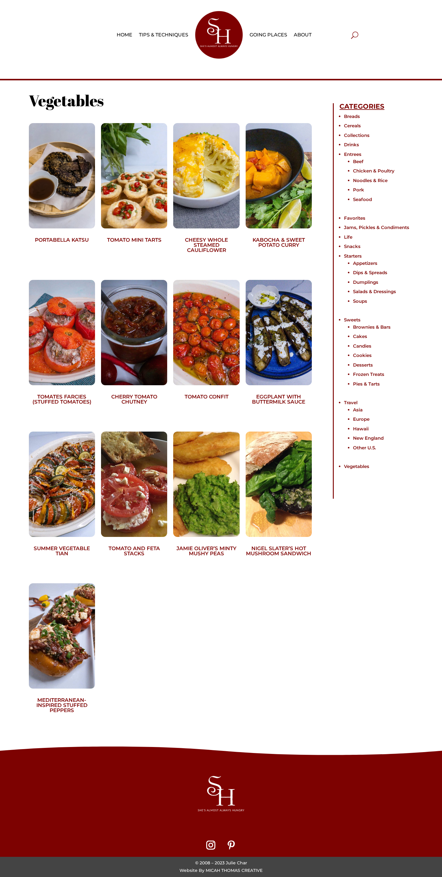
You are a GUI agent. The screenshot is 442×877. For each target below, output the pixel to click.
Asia (358, 410)
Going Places (268, 35)
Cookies (362, 355)
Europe (361, 419)
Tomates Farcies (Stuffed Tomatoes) (61, 399)
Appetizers (365, 263)
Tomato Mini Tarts (134, 240)
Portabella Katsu (62, 240)
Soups (360, 301)
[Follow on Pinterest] (231, 845)
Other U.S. (364, 448)
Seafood (362, 199)
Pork (358, 190)
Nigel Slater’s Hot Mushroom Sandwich (278, 550)
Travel (351, 402)
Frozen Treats (368, 374)
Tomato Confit (207, 397)
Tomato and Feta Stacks (134, 550)
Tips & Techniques (163, 35)
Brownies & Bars (372, 327)
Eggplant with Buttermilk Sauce (278, 399)
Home (124, 35)
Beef (358, 161)
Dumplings (365, 282)
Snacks (352, 246)
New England (368, 438)
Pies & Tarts (366, 384)
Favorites (354, 218)
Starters (353, 256)
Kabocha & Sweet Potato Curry (279, 242)
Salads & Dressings (374, 291)
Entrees (352, 154)
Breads (352, 116)
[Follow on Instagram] (211, 845)
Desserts (363, 365)
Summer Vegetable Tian (62, 550)
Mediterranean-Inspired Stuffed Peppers (61, 705)
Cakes (360, 336)
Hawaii (361, 429)
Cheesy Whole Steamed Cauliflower (206, 245)
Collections (357, 135)
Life (348, 237)
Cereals (352, 126)
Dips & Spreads (370, 272)
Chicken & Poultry (373, 171)
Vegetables (356, 466)
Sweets (352, 320)
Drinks (351, 144)
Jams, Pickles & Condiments (376, 227)
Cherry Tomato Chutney (134, 399)
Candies (362, 346)
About (303, 35)
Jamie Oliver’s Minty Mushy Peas (206, 550)
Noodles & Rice (370, 180)
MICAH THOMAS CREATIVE (234, 870)
